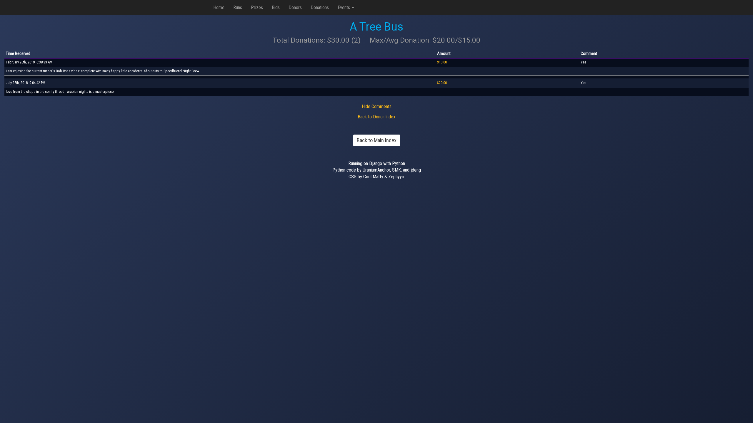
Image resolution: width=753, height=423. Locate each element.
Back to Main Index (377, 140)
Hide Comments (377, 106)
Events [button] (344, 7)
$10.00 (442, 62)
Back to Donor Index (376, 117)
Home (218, 7)
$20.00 (442, 83)
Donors (295, 7)
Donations (320, 7)
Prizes (257, 7)
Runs (237, 7)
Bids (276, 7)
